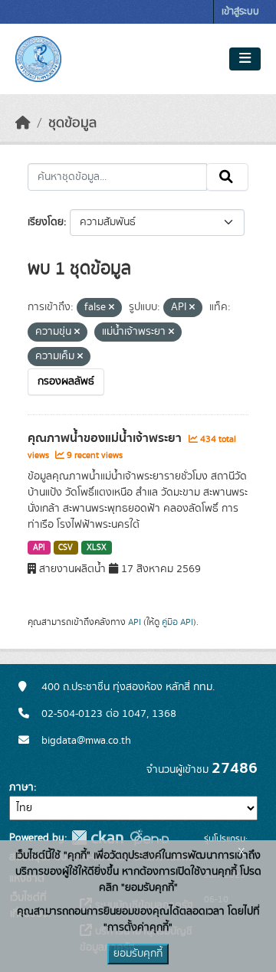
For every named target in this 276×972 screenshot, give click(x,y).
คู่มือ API (177, 622)
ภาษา (21, 787)
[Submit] (227, 177)
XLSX (97, 548)
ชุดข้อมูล (72, 123)
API (39, 548)
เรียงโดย (46, 222)
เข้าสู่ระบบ (240, 12)
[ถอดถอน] (111, 308)
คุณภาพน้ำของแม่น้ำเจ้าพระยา (106, 438)
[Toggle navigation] (245, 58)
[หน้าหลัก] (23, 123)
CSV (65, 548)
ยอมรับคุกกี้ (138, 953)
